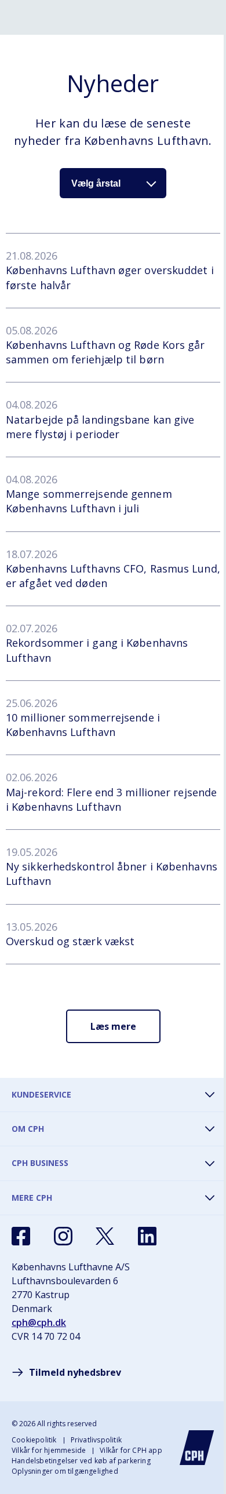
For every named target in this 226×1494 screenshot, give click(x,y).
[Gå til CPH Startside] (197, 1447)
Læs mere (113, 1026)
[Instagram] (63, 1236)
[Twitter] (105, 1236)
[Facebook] (21, 1236)
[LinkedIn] (147, 1236)
